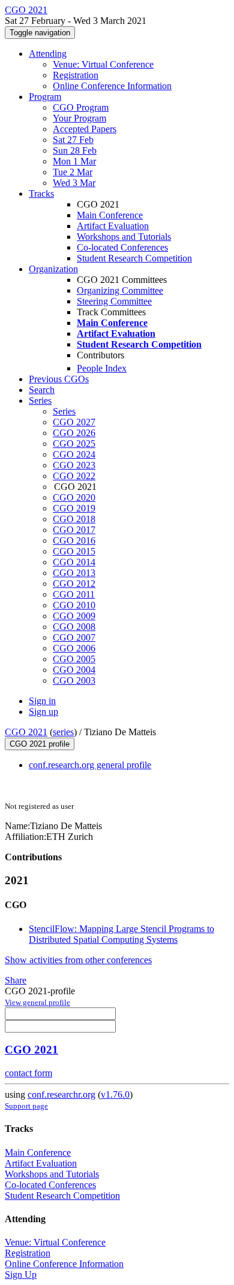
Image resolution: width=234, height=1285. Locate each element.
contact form (28, 1073)
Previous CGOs (59, 379)
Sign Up (21, 1274)
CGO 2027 (74, 422)
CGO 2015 (74, 551)
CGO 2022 (74, 476)
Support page (26, 1105)
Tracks (41, 193)
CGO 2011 (74, 594)
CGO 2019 (74, 508)
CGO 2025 (74, 444)
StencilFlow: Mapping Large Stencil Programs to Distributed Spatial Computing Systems (121, 934)
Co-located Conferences (122, 247)
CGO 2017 (74, 530)
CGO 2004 (74, 670)
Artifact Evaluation (113, 226)
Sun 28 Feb (75, 150)
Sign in (42, 701)
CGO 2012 (74, 583)
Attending (48, 53)
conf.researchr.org (61, 1094)
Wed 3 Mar (74, 183)
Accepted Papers (84, 129)
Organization (53, 269)
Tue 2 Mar (72, 172)
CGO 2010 (74, 605)
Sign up (43, 712)
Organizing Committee (120, 290)
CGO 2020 (74, 497)
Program (45, 97)
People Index (102, 368)
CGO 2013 (74, 573)
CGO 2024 (74, 454)
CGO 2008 (74, 627)
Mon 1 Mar (74, 161)
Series (64, 411)
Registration (75, 75)
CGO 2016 (74, 540)
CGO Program (81, 107)
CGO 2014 (74, 562)
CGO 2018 (74, 519)
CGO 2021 (26, 732)
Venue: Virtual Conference (103, 64)
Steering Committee (114, 301)
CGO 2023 (74, 465)
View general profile (37, 1002)
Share (15, 980)
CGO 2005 (74, 659)
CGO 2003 (74, 680)
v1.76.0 (115, 1094)
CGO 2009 (74, 616)
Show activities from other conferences (78, 960)
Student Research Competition (134, 258)
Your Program (79, 118)
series (63, 732)
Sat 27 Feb (73, 140)
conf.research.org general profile (90, 765)
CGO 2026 (74, 433)
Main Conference (110, 215)
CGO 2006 (74, 648)
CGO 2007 (74, 637)
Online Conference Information (112, 86)
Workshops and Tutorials (124, 237)
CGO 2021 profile (40, 743)
